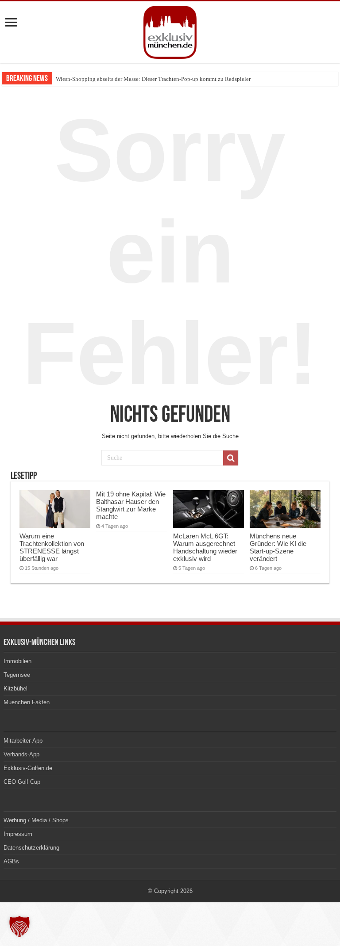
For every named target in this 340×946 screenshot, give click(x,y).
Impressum (18, 834)
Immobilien (17, 661)
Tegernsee (17, 674)
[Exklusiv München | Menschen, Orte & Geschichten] (170, 30)
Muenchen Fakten (27, 702)
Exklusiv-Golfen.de (28, 768)
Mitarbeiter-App (23, 740)
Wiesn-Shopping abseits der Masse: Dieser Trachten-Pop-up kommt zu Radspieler (153, 79)
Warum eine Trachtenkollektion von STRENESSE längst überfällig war (51, 547)
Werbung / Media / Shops (36, 820)
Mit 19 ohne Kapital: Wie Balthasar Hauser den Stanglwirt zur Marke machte (131, 505)
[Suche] (230, 457)
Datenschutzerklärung (31, 847)
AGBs (11, 861)
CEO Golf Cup (22, 781)
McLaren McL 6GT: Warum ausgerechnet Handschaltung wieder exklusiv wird (205, 547)
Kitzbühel (15, 688)
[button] (19, 926)
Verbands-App (21, 754)
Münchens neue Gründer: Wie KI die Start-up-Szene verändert (278, 547)
